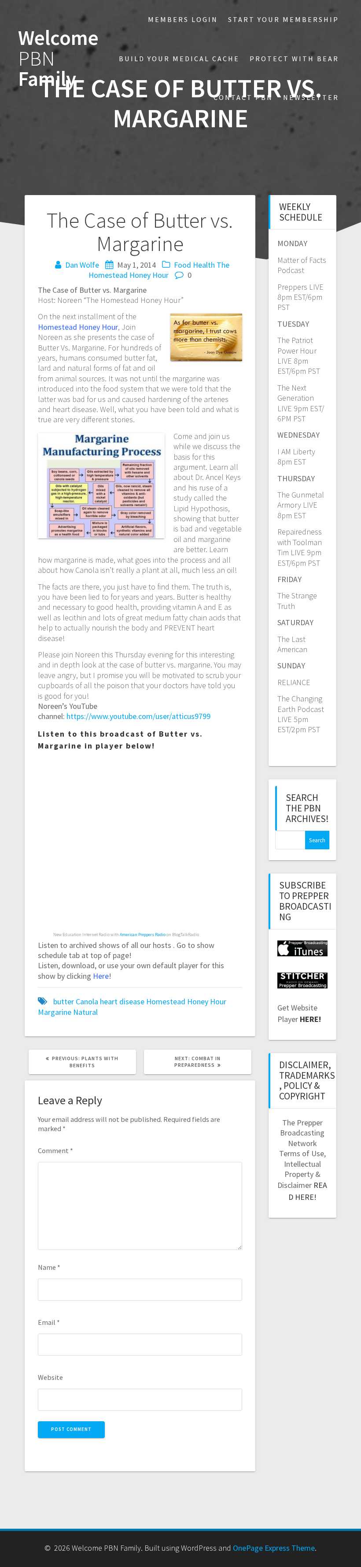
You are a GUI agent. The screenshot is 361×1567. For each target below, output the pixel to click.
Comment (55, 1150)
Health (204, 265)
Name (49, 1267)
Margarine (54, 1012)
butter (63, 1001)
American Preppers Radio (143, 934)
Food (182, 265)
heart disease (122, 1001)
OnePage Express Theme (274, 1548)
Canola (87, 1001)
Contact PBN (243, 97)
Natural (85, 1012)
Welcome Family (58, 58)
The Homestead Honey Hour (158, 270)
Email (49, 1322)
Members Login (183, 19)
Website (50, 1377)
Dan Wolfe (82, 265)
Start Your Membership (283, 19)
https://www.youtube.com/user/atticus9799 (138, 716)
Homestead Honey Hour (186, 1001)
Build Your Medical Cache (179, 58)
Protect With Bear (294, 58)
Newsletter (311, 97)
